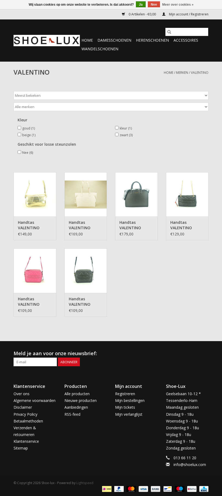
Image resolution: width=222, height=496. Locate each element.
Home (87, 40)
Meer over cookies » (178, 4)
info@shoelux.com (190, 464)
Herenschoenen (152, 40)
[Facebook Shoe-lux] (194, 353)
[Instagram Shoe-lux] (204, 353)
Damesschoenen (114, 40)
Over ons (22, 393)
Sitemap (21, 448)
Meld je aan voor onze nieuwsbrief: (55, 353)
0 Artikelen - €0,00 (142, 14)
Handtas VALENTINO (29, 225)
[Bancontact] (167, 488)
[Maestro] (179, 488)
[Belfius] (191, 488)
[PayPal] (118, 488)
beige (28, 135)
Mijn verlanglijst (128, 414)
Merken (182, 72)
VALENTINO (199, 72)
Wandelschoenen (99, 48)
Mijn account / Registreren (188, 14)
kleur (126, 128)
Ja (141, 4)
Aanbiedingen (76, 407)
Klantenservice (26, 441)
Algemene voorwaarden (35, 400)
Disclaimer (23, 407)
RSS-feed (72, 414)
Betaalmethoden (28, 421)
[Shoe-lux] (47, 40)
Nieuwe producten (80, 400)
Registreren (125, 393)
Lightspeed (84, 483)
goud (28, 128)
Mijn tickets (125, 407)
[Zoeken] (169, 32)
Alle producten (77, 393)
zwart (126, 135)
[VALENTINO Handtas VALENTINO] (35, 194)
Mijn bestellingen (130, 400)
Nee (27, 152)
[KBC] (202, 488)
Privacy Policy (25, 414)
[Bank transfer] (155, 488)
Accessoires (186, 40)
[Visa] (143, 488)
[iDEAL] (106, 488)
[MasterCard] (131, 488)
